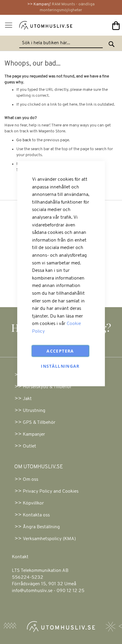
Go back (23, 140)
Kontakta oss (36, 515)
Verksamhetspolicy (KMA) (49, 539)
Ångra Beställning (41, 527)
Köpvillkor (33, 503)
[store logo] (38, 26)
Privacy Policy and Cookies (50, 491)
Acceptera (60, 351)
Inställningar (60, 366)
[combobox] (61, 43)
